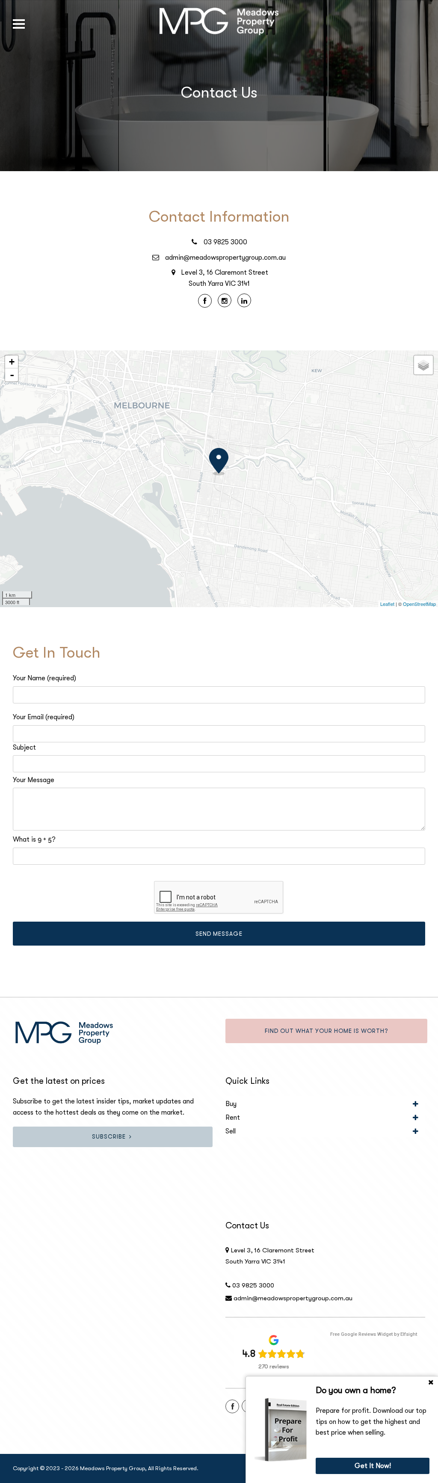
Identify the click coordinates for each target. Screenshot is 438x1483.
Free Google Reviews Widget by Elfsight (373, 1334)
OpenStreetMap (419, 603)
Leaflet (387, 603)
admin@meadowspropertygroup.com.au (225, 257)
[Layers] (423, 365)
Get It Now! (373, 1466)
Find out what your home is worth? (326, 1031)
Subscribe (109, 1136)
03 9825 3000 (225, 242)
